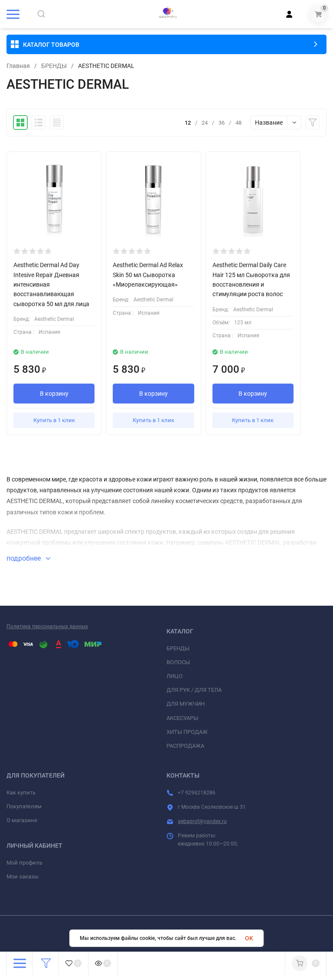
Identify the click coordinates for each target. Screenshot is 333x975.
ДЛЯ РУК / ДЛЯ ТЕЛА (194, 690)
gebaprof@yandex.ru (202, 821)
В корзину (54, 393)
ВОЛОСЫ (178, 662)
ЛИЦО (174, 676)
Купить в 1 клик (54, 420)
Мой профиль (24, 862)
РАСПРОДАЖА (185, 746)
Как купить (21, 792)
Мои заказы (23, 876)
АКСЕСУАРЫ (182, 718)
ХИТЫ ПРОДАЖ (187, 732)
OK (249, 938)
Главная (18, 66)
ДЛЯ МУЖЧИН (185, 704)
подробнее (24, 558)
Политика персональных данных (47, 626)
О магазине (22, 820)
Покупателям (24, 806)
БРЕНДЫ (54, 66)
